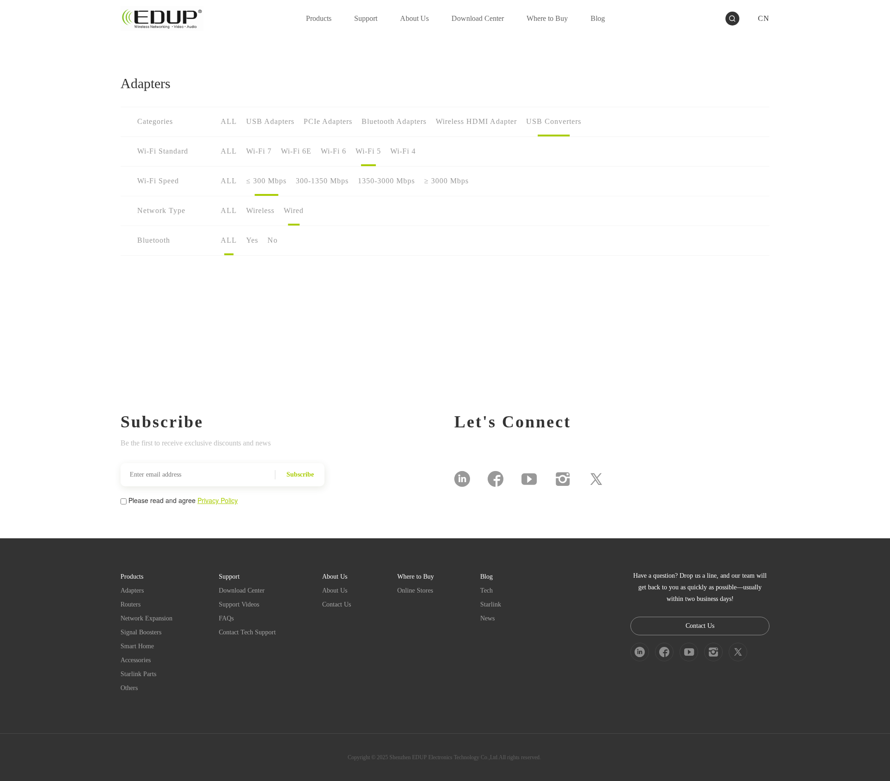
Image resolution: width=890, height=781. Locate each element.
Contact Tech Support (247, 632)
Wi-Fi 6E (296, 151)
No (272, 240)
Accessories (136, 660)
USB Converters (553, 121)
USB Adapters (270, 121)
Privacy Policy (217, 500)
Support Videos (239, 604)
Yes (252, 240)
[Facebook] (495, 479)
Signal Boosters (141, 632)
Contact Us (336, 604)
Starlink (490, 604)
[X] (596, 479)
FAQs (226, 618)
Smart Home (137, 646)
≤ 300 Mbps (266, 181)
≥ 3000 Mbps (446, 181)
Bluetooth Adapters (394, 121)
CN (763, 18)
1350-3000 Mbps (386, 181)
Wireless (260, 210)
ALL (229, 121)
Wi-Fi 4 (403, 151)
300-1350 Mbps (322, 181)
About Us (334, 590)
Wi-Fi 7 (259, 151)
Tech (486, 590)
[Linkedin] (462, 479)
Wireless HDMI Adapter (476, 121)
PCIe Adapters (328, 121)
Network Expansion (146, 618)
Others (129, 687)
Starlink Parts (138, 674)
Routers (130, 604)
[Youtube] (529, 479)
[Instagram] (563, 479)
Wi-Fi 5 (368, 151)
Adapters (132, 590)
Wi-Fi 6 (333, 151)
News (487, 618)
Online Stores (415, 590)
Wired (294, 210)
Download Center (242, 590)
